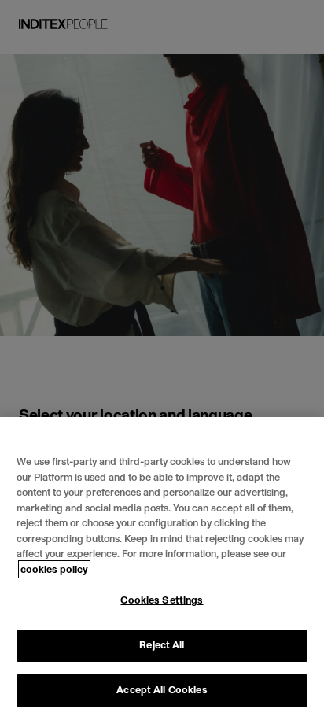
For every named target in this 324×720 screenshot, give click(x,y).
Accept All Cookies (161, 690)
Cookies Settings (161, 600)
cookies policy (54, 570)
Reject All (161, 645)
